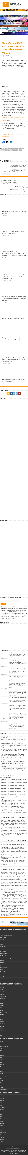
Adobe (1, 1096)
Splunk (1, 1028)
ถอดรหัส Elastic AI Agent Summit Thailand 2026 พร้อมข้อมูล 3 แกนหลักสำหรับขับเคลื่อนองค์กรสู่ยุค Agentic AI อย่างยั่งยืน (13, 765)
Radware (2, 1017)
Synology (2, 1087)
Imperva (2, 1010)
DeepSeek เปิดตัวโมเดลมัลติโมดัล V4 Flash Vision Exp (13, 739)
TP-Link (2, 976)
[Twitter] (14, 393)
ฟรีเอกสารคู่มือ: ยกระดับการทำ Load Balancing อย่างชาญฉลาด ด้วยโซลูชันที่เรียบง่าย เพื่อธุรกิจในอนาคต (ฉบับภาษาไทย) (14, 824)
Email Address (4, 600)
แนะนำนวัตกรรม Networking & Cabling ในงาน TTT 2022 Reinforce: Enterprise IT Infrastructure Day (13, 276)
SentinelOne (3, 1023)
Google (2, 1109)
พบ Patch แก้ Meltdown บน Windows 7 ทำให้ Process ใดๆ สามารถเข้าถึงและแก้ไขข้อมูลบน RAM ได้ (17, 188)
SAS (1, 1130)
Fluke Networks (3, 953)
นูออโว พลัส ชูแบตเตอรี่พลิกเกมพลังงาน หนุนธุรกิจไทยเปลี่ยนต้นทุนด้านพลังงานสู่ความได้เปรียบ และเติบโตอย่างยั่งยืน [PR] (13, 857)
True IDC (2, 1137)
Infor (1, 1116)
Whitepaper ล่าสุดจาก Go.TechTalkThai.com (14, 817)
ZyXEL (1, 978)
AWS (1, 1102)
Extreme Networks (4, 949)
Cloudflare (2, 994)
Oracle (1, 1073)
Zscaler (1, 1035)
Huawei (2, 960)
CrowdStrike (3, 996)
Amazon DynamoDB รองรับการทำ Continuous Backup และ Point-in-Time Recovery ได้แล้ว (10, 181)
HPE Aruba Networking (5, 958)
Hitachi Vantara (3, 1050)
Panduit (2, 969)
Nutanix (2, 1069)
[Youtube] (19, 393)
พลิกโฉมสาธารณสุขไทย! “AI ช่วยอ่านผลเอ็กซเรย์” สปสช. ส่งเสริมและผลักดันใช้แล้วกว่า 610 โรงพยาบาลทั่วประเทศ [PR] (14, 914)
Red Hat (2, 1123)
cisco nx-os (20, 148)
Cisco (4, 56)
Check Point (3, 991)
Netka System (3, 967)
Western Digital (3, 1089)
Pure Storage (3, 1076)
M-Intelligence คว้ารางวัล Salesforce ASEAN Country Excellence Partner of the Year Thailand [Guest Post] (17, 692)
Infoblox (2, 962)
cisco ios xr (6, 148)
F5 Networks (3, 951)
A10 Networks (3, 933)
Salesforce (2, 1125)
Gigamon (2, 1005)
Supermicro (2, 1085)
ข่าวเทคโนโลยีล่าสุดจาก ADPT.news (13, 870)
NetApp (2, 1066)
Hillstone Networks (4, 1007)
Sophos (2, 1026)
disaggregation (4, 150)
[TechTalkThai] (14, 4)
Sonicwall (2, 1134)
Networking (8, 56)
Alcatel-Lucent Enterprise (6, 935)
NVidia (1, 1071)
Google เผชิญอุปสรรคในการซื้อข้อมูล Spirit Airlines (12, 761)
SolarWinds (2, 974)
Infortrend (2, 1060)
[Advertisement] (12, 584)
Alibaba (2, 1100)
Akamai (2, 987)
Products (12, 56)
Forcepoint (2, 998)
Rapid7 (2, 1019)
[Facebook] (11, 393)
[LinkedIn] (17, 393)
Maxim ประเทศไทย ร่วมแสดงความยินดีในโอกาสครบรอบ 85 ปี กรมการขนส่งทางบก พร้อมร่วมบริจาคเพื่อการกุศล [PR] (14, 902)
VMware (2, 1139)
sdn (20, 150)
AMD (1, 1041)
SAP (1, 1128)
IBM (1, 1057)
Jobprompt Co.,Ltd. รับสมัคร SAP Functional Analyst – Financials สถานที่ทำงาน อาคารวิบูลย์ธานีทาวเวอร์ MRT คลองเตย (13, 796)
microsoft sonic (14, 150)
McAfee (2, 1014)
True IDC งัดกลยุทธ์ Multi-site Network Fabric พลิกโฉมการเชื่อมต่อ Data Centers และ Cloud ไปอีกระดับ (14, 298)
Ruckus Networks (4, 971)
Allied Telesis (3, 937)
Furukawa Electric (4, 955)
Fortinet (2, 981)
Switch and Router (10, 57)
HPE (1, 1053)
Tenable (2, 1030)
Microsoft (2, 1118)
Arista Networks (4, 939)
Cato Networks (3, 942)
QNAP (1, 1078)
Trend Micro (3, 1033)
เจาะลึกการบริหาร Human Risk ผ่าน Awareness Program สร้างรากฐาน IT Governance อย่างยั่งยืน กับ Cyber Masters (14, 750)
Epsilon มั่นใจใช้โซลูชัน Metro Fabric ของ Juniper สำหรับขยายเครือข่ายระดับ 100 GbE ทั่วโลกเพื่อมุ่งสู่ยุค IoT (13, 359)
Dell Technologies (4, 1046)
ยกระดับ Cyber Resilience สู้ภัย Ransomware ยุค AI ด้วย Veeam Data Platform (17, 678)
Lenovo (2, 1064)
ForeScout (2, 1001)
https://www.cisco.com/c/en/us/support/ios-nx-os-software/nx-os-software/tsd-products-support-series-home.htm (14, 119)
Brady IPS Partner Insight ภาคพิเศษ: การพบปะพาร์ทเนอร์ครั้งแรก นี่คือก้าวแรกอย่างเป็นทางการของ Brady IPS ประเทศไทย (14, 853)
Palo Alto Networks (4, 1012)
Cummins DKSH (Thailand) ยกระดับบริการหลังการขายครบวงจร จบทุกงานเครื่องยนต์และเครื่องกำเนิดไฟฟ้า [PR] (13, 844)
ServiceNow (3, 1132)
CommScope (3, 946)
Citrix (1, 1105)
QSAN (1, 1080)
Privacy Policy (4, 618)
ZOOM (1, 1141)
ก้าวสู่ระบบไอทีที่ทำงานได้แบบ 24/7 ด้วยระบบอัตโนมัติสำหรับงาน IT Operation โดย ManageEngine (17, 725)
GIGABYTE (2, 1048)
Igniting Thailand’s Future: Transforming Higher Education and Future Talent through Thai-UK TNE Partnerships (12, 808)
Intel (1, 1062)
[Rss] (8, 393)
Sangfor (2, 1021)
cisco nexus (13, 148)
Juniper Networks (4, 965)
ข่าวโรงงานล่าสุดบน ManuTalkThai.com (14, 840)
